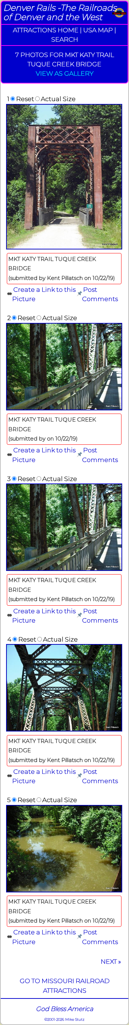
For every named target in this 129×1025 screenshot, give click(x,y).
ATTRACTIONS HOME (45, 30)
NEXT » (111, 961)
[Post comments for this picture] (79, 294)
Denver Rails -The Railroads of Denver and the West (59, 12)
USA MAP (98, 30)
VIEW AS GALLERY (65, 73)
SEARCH (64, 39)
